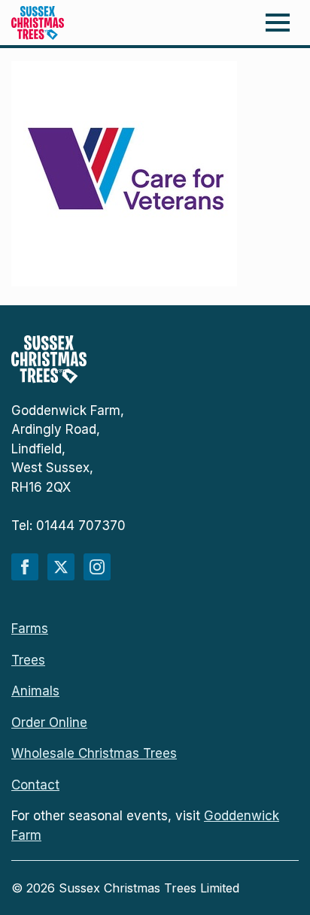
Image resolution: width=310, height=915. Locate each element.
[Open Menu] (278, 23)
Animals (35, 690)
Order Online (49, 722)
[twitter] (60, 566)
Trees (28, 660)
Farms (29, 628)
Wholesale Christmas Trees (94, 753)
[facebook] (24, 566)
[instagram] (97, 566)
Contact (35, 784)
